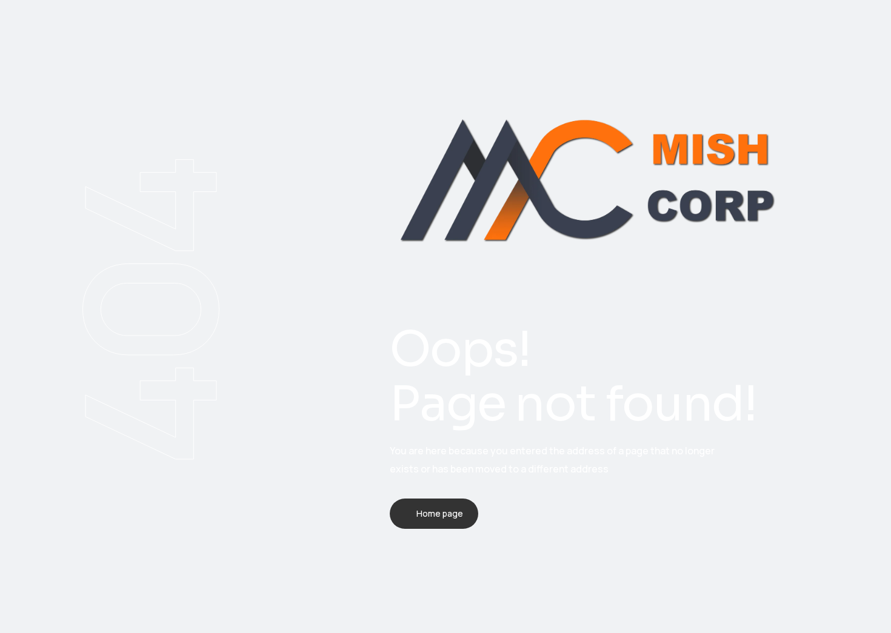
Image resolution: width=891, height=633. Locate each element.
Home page (439, 513)
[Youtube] (488, 569)
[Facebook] (393, 569)
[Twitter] (425, 569)
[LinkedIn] (456, 569)
